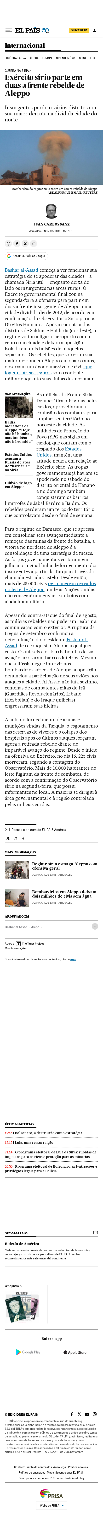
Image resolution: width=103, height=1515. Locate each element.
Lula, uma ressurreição (34, 1142)
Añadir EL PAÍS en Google (29, 256)
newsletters (16, 1233)
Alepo (35, 927)
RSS (52, 1478)
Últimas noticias (19, 1124)
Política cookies (78, 1467)
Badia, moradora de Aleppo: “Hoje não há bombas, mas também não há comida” (19, 432)
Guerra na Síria (17, 71)
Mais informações (16, 948)
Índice (60, 1478)
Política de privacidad (32, 1472)
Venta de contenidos (39, 1467)
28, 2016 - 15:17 (59, 231)
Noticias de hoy (74, 1478)
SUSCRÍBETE (79, 30)
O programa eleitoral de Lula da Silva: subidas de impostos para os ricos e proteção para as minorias (51, 1154)
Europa (47, 58)
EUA (92, 58)
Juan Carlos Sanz (52, 224)
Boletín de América (22, 1244)
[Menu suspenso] (8, 30)
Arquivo (12, 1286)
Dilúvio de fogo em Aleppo (18, 485)
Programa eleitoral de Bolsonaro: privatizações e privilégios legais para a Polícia (51, 1168)
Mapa (50, 1472)
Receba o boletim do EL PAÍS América (38, 830)
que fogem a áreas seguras (48, 370)
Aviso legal (60, 1467)
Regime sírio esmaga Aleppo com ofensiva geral (64, 866)
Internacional (25, 46)
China (83, 58)
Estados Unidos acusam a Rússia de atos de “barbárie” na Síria (18, 462)
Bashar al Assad (16, 927)
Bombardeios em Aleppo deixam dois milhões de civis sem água (64, 894)
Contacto (19, 1467)
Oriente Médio (65, 58)
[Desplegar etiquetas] (95, 926)
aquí (73, 959)
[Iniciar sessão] (94, 30)
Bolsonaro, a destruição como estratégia (48, 1133)
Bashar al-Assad (21, 270)
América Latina (16, 58)
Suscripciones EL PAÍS (69, 1472)
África (34, 58)
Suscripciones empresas (33, 1478)
